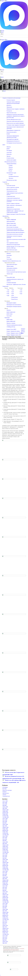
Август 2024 (5, 836)
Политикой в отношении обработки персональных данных (13, 949)
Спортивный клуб (6, 796)
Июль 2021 (5, 887)
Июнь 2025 (5, 821)
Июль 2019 (5, 921)
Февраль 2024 (5, 845)
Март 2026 (5, 808)
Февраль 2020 (5, 912)
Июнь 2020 (5, 906)
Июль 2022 (5, 872)
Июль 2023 (5, 855)
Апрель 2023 (5, 859)
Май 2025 (4, 823)
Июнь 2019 (5, 922)
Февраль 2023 (5, 862)
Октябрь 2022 (5, 868)
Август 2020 (5, 903)
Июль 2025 (5, 820)
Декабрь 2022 (5, 865)
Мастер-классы (6, 793)
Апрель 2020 (5, 909)
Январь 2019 (5, 929)
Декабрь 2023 (5, 847)
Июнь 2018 (5, 938)
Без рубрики (5, 787)
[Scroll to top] (0, 975)
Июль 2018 (5, 937)
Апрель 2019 (5, 925)
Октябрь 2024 (5, 833)
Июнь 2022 (5, 874)
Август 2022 (5, 871)
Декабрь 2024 (5, 830)
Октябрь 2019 (5, 918)
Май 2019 (4, 924)
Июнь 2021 (5, 888)
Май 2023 (4, 858)
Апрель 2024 (5, 842)
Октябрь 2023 (5, 850)
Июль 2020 (5, 905)
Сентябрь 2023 (6, 852)
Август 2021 (5, 886)
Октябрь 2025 (5, 815)
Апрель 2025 (5, 824)
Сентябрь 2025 (6, 817)
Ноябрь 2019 (5, 916)
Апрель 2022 (5, 877)
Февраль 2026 (5, 809)
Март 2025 (5, 825)
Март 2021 (5, 893)
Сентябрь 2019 (6, 919)
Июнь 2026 (5, 804)
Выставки (5, 788)
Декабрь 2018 (5, 931)
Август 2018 (5, 935)
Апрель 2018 (5, 941)
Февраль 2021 (5, 894)
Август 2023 (5, 853)
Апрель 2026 (5, 806)
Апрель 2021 (5, 891)
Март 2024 (5, 843)
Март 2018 (5, 943)
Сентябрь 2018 (6, 934)
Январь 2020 (5, 913)
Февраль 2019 (5, 928)
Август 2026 (5, 801)
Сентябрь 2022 (6, 869)
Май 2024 (4, 840)
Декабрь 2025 (5, 812)
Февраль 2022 (5, 880)
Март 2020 (5, 910)
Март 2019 (5, 927)
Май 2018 (4, 940)
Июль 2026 (5, 802)
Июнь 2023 (5, 856)
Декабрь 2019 (5, 915)
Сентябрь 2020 (6, 902)
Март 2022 (5, 878)
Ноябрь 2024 (5, 831)
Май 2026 (4, 805)
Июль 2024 (5, 837)
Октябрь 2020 (5, 900)
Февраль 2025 (5, 827)
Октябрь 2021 (5, 884)
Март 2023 (5, 861)
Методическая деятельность (11, 161)
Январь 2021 (5, 896)
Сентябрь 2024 (6, 834)
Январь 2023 (5, 864)
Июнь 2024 (5, 839)
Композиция (7, 317)
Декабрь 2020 (5, 897)
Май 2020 (4, 907)
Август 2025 (5, 818)
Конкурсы (5, 791)
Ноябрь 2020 (5, 899)
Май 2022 (4, 875)
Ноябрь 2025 (5, 814)
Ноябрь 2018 (5, 932)
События (4, 794)
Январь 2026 (5, 811)
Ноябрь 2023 (5, 849)
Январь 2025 (5, 828)
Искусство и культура (7, 790)
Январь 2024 (5, 846)
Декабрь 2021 (5, 881)
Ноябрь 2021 (5, 883)
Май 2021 (4, 890)
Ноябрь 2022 (5, 867)
